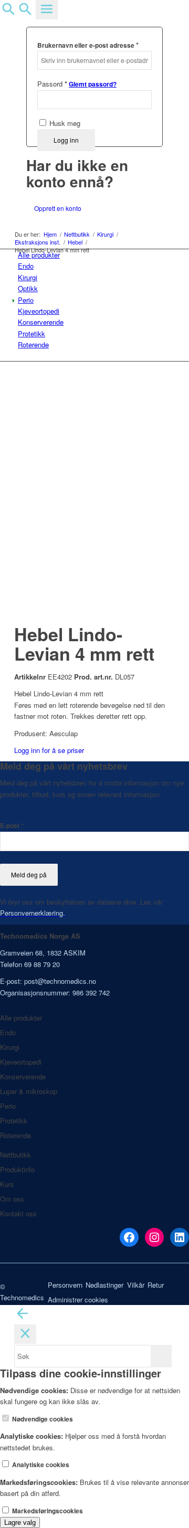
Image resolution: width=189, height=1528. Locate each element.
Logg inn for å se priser (49, 750)
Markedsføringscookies (46, 1510)
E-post (12, 825)
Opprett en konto (57, 208)
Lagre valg (20, 1522)
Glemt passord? (93, 84)
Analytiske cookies (39, 1464)
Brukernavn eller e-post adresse (88, 45)
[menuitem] (96, 254)
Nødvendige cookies (41, 1419)
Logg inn (66, 139)
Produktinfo (17, 1169)
